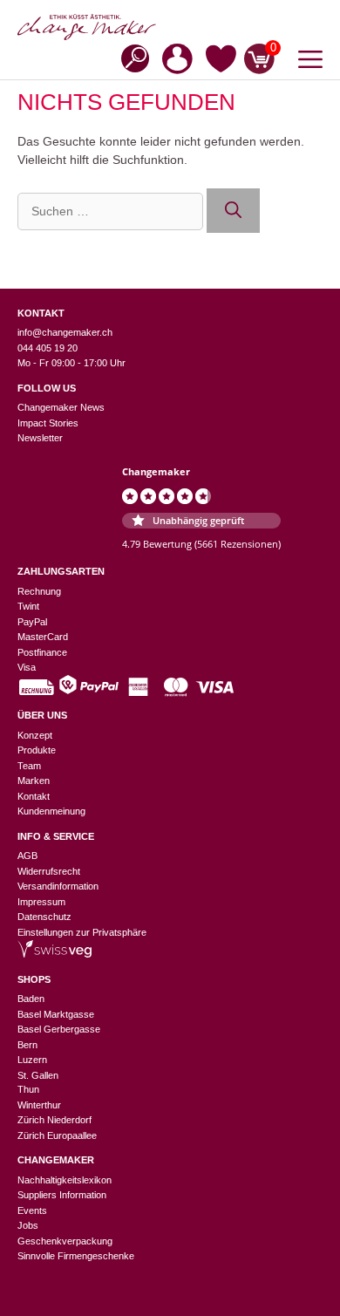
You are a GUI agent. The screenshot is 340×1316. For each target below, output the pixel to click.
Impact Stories (47, 423)
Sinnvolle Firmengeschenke (75, 1256)
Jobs (27, 1225)
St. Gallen (37, 1075)
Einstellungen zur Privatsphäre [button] (81, 932)
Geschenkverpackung (64, 1241)
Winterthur (39, 1105)
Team (29, 765)
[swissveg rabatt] (54, 954)
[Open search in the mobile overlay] (130, 57)
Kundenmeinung (51, 811)
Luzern (32, 1059)
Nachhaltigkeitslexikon (64, 1180)
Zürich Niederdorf (54, 1120)
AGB (27, 855)
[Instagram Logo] (25, 462)
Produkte (36, 750)
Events (32, 1210)
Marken (33, 780)
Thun (28, 1089)
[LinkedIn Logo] (104, 462)
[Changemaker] (170, 27)
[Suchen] (233, 210)
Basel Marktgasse (55, 1014)
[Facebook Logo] (52, 462)
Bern (27, 1045)
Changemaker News (61, 407)
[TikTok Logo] (78, 462)
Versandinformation (58, 886)
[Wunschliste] (221, 62)
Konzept (34, 735)
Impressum (41, 902)
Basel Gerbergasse (58, 1029)
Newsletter (40, 438)
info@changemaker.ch (64, 332)
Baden (30, 998)
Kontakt (33, 796)
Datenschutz (44, 916)
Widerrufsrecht (48, 871)
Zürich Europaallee (57, 1135)
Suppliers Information (61, 1195)
